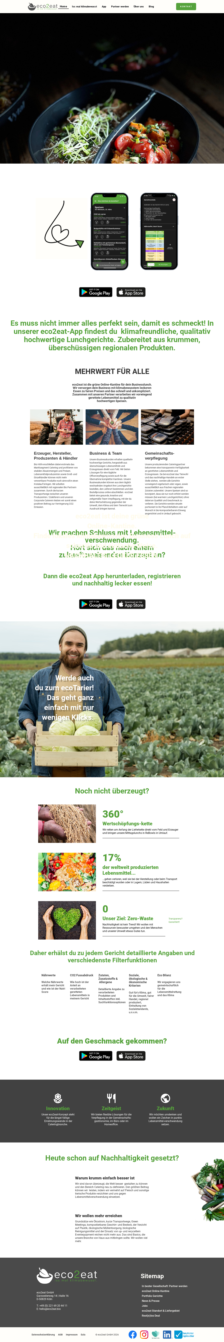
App (104, 6)
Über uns (139, 6)
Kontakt (186, 6)
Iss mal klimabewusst (84, 6)
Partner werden (120, 6)
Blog (151, 6)
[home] (42, 7)
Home (63, 6)
